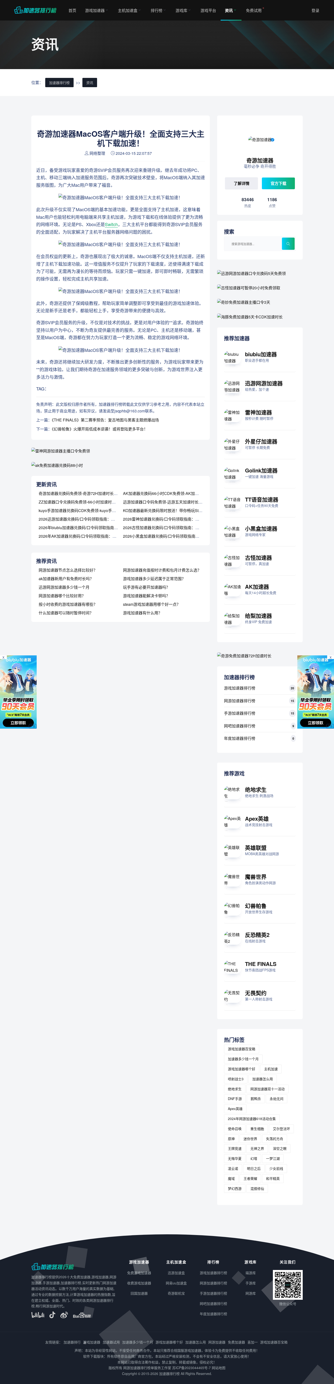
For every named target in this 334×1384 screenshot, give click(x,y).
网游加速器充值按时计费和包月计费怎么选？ (162, 570)
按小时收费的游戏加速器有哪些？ (68, 604)
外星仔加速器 (261, 441)
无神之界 (257, 1148)
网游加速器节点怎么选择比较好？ (68, 570)
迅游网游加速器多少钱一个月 (64, 587)
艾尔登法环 (281, 1128)
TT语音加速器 (261, 499)
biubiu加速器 (261, 354)
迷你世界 (250, 1138)
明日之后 (254, 1168)
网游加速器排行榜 (239, 700)
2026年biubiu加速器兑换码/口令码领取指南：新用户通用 (88, 527)
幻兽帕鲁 (256, 906)
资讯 (229, 10)
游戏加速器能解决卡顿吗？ (146, 595)
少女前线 (276, 1168)
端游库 (250, 1272)
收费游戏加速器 (139, 1282)
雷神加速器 (258, 412)
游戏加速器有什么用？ (142, 613)
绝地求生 (256, 789)
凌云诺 (233, 1168)
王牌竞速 (235, 1148)
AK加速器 (257, 586)
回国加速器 (139, 1293)
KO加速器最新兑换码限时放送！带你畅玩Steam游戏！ (170, 510)
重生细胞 (257, 1128)
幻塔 (253, 1158)
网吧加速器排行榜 (239, 726)
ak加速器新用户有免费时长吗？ (66, 578)
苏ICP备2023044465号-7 (191, 1367)
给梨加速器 (258, 615)
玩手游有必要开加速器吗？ (146, 587)
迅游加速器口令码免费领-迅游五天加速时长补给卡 (166, 502)
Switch (111, 224)
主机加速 (271, 1068)
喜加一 (252, 1342)
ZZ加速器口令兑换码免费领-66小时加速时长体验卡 (83, 502)
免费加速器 (236, 1342)
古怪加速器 (258, 557)
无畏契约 (256, 993)
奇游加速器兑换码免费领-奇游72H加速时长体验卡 (82, 493)
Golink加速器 (261, 470)
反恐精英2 (257, 935)
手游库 (250, 1282)
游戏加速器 (95, 10)
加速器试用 (111, 1342)
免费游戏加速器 (139, 1272)
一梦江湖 (273, 1158)
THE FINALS (261, 964)
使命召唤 (235, 1128)
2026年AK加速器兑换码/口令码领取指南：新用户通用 (85, 536)
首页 (72, 10)
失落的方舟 (274, 1138)
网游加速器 (216, 1342)
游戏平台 (208, 10)
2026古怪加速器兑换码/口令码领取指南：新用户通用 (169, 527)
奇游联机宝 (176, 1293)
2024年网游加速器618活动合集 (252, 1118)
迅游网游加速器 (264, 383)
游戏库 (181, 10)
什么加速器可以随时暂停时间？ (66, 613)
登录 (315, 10)
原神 (231, 1138)
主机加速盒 (127, 10)
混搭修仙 (257, 1188)
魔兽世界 (256, 877)
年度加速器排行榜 (239, 738)
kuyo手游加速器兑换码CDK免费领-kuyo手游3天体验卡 (86, 510)
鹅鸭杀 (256, 1098)
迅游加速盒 (176, 1272)
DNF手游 (235, 1098)
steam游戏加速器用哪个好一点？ (151, 604)
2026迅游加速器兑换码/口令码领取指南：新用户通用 (85, 519)
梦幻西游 (235, 1188)
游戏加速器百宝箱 (241, 1048)
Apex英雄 (257, 818)
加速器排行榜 (59, 82)
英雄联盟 (256, 847)
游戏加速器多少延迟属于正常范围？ (154, 578)
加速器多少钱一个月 (243, 1058)
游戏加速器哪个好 (241, 1068)
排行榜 (156, 10)
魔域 (231, 1178)
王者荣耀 (250, 1178)
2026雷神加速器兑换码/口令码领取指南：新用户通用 (169, 519)
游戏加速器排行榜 (239, 688)
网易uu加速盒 (176, 1282)
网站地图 (218, 1367)
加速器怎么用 (262, 1078)
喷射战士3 (236, 1078)
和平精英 (273, 1178)
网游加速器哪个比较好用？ (62, 595)
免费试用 (254, 10)
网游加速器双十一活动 (267, 1088)
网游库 (250, 1293)
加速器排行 (72, 1342)
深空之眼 (280, 1148)
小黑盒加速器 (261, 528)
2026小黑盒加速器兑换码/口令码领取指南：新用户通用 (171, 536)
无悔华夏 (235, 1158)
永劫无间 (276, 1098)
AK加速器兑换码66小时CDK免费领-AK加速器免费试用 (170, 493)
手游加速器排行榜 (239, 713)
